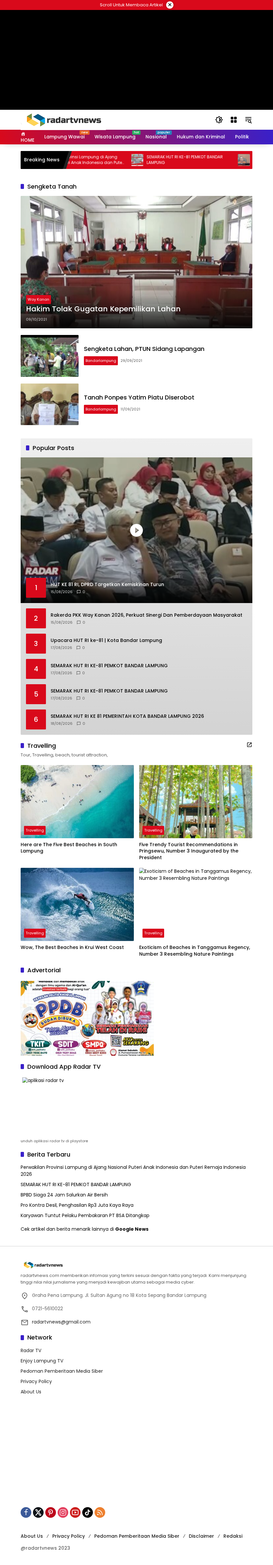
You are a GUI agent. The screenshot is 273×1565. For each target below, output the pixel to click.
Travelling (35, 830)
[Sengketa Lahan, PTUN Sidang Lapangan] (50, 356)
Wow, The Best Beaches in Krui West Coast (72, 947)
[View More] (249, 745)
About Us (31, 1391)
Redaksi (232, 1536)
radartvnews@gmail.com (61, 1322)
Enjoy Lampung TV (42, 1360)
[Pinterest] (50, 1512)
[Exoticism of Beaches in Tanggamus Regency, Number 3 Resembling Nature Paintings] (195, 904)
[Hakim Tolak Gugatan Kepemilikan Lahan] (136, 262)
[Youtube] (75, 1512)
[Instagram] (63, 1512)
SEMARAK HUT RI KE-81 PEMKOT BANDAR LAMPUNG (154, 159)
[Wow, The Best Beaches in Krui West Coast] (77, 904)
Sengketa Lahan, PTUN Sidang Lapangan (144, 349)
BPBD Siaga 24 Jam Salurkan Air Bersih (64, 1194)
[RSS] (100, 1512)
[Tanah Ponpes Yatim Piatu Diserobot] (50, 404)
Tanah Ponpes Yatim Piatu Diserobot (139, 397)
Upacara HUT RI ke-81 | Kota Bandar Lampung (106, 640)
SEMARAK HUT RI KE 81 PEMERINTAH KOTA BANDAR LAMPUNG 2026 (127, 716)
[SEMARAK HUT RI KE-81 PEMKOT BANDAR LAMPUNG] (106, 160)
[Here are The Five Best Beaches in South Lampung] (77, 801)
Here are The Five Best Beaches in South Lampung (69, 848)
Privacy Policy (36, 1381)
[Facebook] (26, 1512)
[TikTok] (87, 1512)
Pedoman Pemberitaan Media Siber (62, 1371)
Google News (131, 1229)
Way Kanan (38, 299)
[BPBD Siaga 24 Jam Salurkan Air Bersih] (213, 160)
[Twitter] (38, 1512)
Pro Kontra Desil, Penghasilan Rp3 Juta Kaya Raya (77, 1205)
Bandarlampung (101, 360)
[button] (219, 120)
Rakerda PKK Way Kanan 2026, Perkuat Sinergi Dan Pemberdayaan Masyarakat (146, 615)
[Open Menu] (234, 120)
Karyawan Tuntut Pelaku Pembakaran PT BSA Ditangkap (85, 1215)
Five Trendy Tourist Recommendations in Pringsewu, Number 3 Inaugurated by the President (188, 851)
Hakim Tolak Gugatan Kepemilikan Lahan (103, 309)
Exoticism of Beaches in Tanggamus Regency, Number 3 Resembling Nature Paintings (194, 950)
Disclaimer (201, 1536)
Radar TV (31, 1350)
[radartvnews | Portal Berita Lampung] (63, 119)
